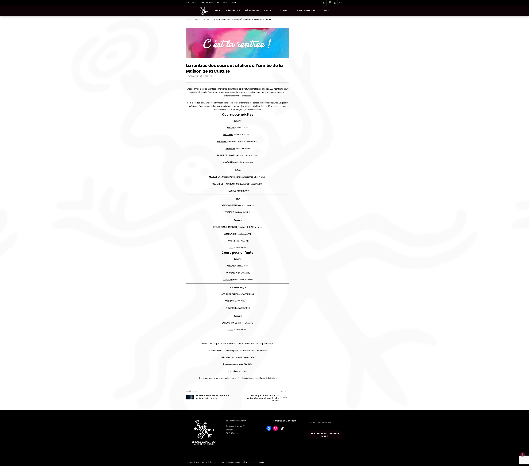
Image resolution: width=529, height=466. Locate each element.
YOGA (230, 248)
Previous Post (192, 391)
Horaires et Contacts (284, 420)
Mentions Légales (240, 462)
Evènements (232, 10)
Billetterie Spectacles (226, 3)
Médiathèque (252, 10)
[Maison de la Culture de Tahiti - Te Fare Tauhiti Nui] (204, 11)
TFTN (325, 10)
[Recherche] (340, 3)
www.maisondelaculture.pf (225, 378)
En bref (207, 19)
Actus (197, 19)
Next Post (284, 391)
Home (188, 19)
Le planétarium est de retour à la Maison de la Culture (213, 397)
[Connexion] (335, 3)
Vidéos (267, 10)
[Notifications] (323, 3)
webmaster (193, 76)
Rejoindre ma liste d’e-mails (325, 435)
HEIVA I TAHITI (191, 3)
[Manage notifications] (522, 454)
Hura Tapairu (207, 3)
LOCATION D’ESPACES (305, 10)
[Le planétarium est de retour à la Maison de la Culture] (190, 397)
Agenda (216, 10)
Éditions (283, 10)
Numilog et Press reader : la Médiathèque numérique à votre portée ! (263, 398)
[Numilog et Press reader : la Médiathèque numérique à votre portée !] (285, 398)
